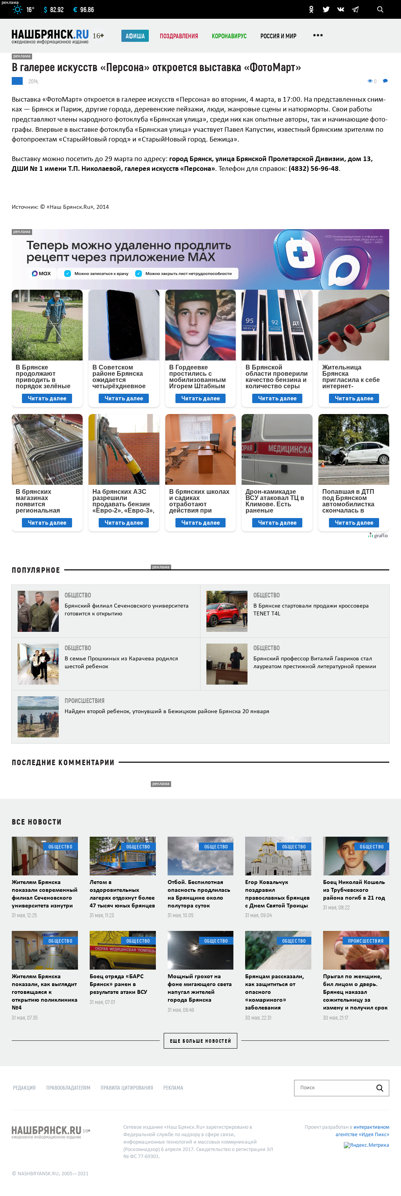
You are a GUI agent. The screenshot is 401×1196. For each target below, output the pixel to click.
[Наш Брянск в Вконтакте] (340, 9)
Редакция (24, 1087)
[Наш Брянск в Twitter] (326, 9)
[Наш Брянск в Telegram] (355, 9)
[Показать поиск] (380, 9)
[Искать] (379, 1088)
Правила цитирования (127, 1087)
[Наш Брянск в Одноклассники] (311, 9)
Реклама (173, 1087)
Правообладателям (68, 1087)
